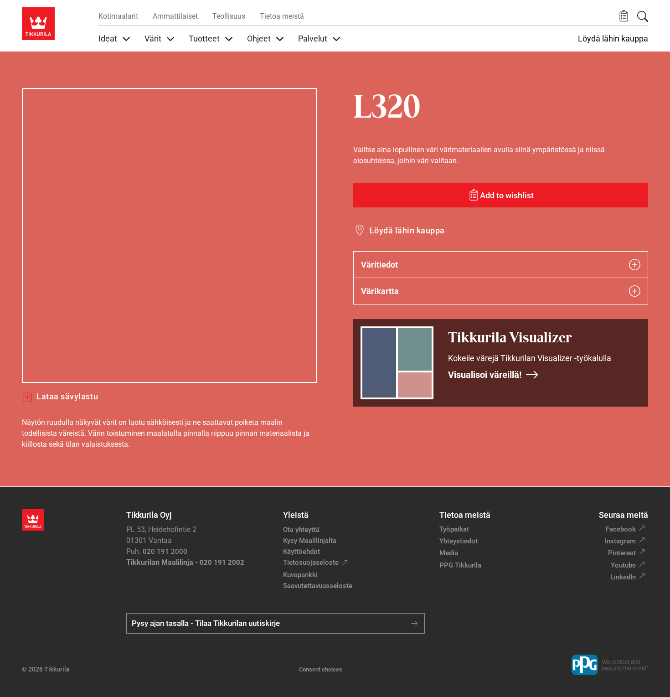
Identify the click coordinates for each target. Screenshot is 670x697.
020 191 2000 (165, 551)
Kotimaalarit (118, 16)
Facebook (621, 529)
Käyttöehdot (301, 551)
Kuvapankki (300, 575)
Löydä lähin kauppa (613, 38)
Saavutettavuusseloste (317, 586)
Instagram (620, 541)
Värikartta (380, 291)
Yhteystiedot (458, 541)
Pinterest (622, 553)
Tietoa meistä (282, 16)
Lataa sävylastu (67, 396)
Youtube (623, 565)
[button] (624, 16)
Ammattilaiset (175, 16)
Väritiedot (379, 264)
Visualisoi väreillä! (484, 374)
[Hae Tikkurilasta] (642, 16)
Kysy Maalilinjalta (309, 541)
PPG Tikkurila (460, 565)
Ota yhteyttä (301, 530)
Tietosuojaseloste (311, 562)
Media (448, 553)
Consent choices (320, 669)
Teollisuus (228, 16)
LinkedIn (623, 577)
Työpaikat (454, 529)
